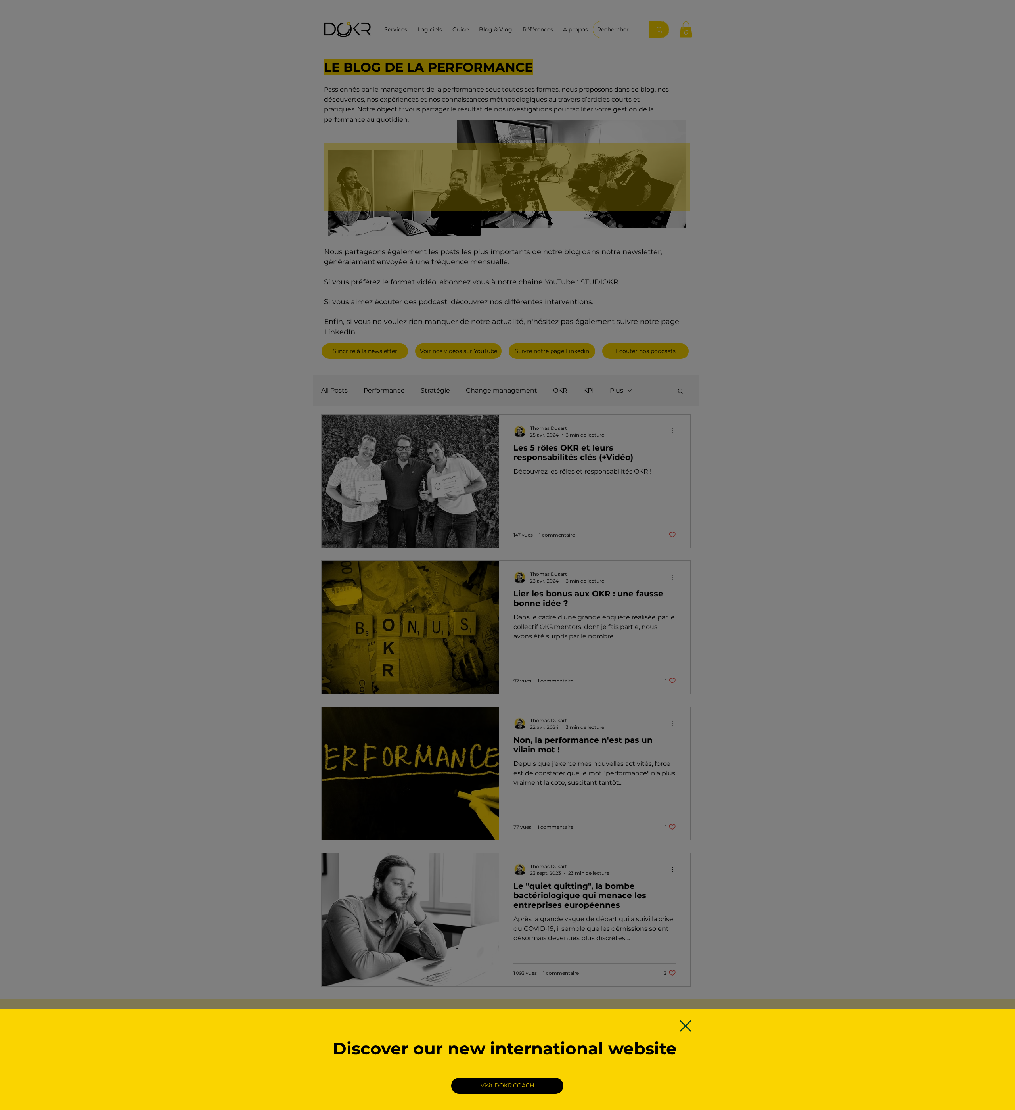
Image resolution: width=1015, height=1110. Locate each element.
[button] (685, 1026)
